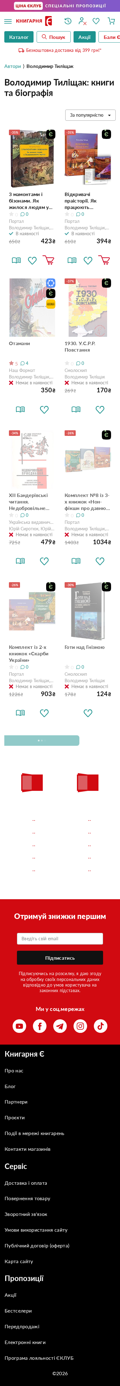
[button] (32, 260)
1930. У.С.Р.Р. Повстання (80, 346)
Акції (11, 1295)
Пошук (57, 37)
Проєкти (15, 1117)
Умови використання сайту (36, 1230)
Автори (12, 66)
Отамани (19, 343)
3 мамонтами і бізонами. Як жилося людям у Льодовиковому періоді (29, 200)
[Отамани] (32, 307)
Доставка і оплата (26, 1183)
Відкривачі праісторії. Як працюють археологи (81, 200)
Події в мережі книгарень (35, 1133)
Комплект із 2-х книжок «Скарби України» (28, 653)
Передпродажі (22, 1326)
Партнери (16, 1101)
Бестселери (18, 1310)
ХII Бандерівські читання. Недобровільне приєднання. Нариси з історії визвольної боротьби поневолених (28, 501)
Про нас (14, 1070)
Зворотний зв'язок (26, 1214)
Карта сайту (19, 1261)
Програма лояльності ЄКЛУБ (39, 1358)
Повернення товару (27, 1198)
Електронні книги (25, 1342)
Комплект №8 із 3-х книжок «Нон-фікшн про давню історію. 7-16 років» (87, 501)
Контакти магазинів (28, 1149)
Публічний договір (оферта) (37, 1245)
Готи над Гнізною (85, 647)
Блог (10, 1086)
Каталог (19, 37)
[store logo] (35, 21)
